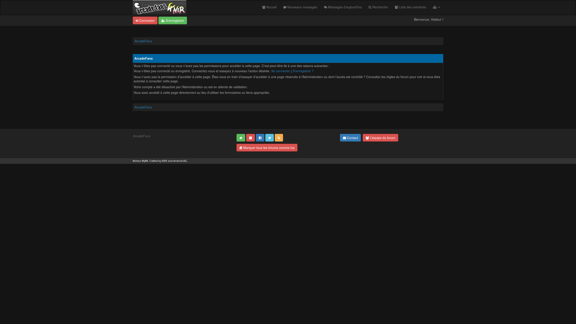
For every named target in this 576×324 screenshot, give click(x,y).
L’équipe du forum (382, 137)
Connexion (146, 20)
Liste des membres (412, 7)
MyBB (145, 161)
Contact (352, 137)
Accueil (271, 7)
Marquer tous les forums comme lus (268, 147)
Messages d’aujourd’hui (344, 7)
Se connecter (280, 71)
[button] (436, 7)
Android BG (180, 161)
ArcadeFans (143, 41)
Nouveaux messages (301, 7)
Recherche (379, 7)
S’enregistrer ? (303, 71)
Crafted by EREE (158, 161)
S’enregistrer (174, 20)
